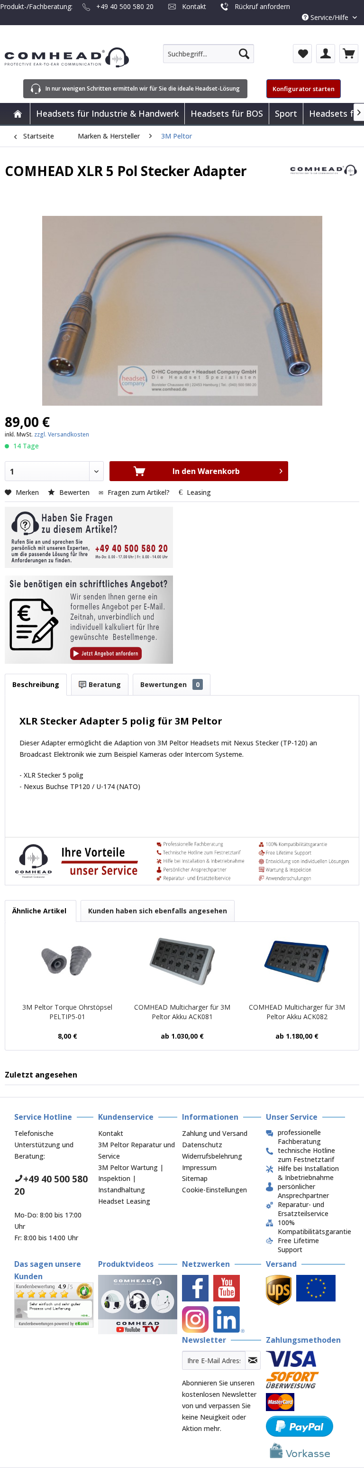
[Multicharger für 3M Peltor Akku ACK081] (182, 964)
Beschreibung (35, 684)
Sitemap (195, 1178)
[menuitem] (208, 53)
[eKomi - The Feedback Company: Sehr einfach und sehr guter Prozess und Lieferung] (53, 1301)
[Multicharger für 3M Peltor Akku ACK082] (296, 964)
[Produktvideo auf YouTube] (137, 1304)
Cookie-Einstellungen (214, 1189)
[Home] (17, 113)
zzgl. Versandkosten (61, 434)
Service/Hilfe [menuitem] (329, 17)
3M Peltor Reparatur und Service (136, 1150)
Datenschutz (202, 1144)
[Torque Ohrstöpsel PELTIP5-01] (67, 964)
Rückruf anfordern (262, 6)
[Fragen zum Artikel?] (89, 620)
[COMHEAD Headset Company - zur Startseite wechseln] (67, 57)
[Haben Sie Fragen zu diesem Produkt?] (89, 537)
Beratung (104, 684)
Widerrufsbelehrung (212, 1156)
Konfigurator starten (304, 88)
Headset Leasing (124, 1201)
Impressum (199, 1167)
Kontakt (194, 6)
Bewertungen (170, 684)
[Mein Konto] (325, 53)
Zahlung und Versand (214, 1133)
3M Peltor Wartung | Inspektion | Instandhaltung (131, 1179)
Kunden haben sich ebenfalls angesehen (157, 910)
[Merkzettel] (302, 53)
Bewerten (74, 492)
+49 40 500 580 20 (125, 6)
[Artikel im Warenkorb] (348, 53)
